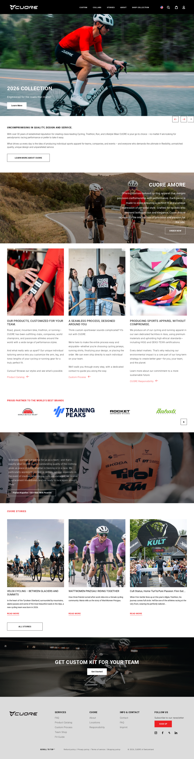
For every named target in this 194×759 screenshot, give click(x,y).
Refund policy (70, 750)
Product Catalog (16, 377)
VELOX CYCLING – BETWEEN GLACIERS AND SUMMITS (32, 593)
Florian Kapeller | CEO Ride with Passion (32, 493)
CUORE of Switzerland (144, 750)
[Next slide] (184, 119)
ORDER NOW (175, 231)
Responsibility (97, 727)
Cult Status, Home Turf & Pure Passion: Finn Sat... (158, 591)
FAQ (57, 718)
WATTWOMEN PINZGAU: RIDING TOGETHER (94, 591)
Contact (124, 718)
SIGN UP (163, 724)
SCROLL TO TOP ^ (47, 750)
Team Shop (61, 732)
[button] (83, 8)
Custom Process (77, 377)
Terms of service (98, 750)
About (92, 718)
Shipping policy (114, 750)
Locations (94, 722)
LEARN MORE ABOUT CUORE (28, 158)
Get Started (97, 671)
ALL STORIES (24, 626)
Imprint (124, 727)
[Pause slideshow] (191, 119)
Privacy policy (83, 750)
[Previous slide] (175, 119)
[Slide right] (184, 422)
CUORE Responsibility (142, 381)
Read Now (16, 105)
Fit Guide (59, 737)
